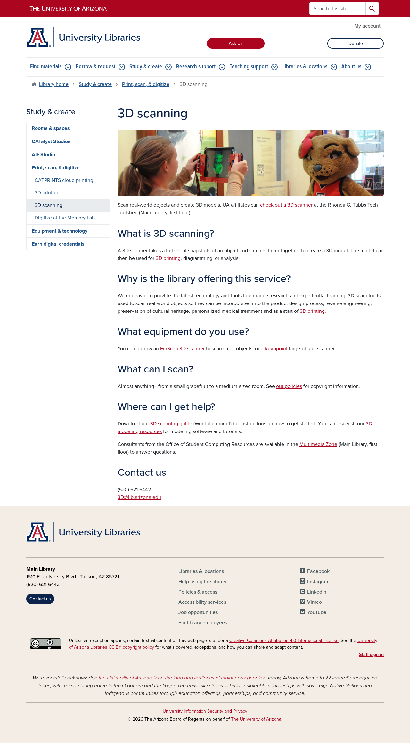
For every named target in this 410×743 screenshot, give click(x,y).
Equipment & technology (59, 231)
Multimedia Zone (318, 444)
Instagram (318, 581)
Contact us (40, 599)
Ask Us (236, 43)
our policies (289, 386)
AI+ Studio (43, 154)
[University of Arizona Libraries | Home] (83, 37)
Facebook (318, 571)
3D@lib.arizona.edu (139, 497)
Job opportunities (198, 612)
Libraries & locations (304, 67)
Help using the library (202, 581)
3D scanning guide (171, 424)
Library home (54, 84)
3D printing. (313, 311)
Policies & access (197, 592)
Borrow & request (95, 67)
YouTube (316, 612)
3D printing (47, 193)
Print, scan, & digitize (145, 84)
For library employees (202, 622)
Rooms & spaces (51, 128)
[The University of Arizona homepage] (68, 9)
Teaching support (249, 67)
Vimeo (314, 602)
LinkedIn (316, 592)
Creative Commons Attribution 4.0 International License (284, 640)
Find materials (46, 67)
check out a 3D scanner (286, 205)
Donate (355, 43)
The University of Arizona (256, 719)
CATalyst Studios (51, 141)
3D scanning (48, 205)
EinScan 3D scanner (182, 349)
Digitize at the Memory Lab (65, 218)
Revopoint (276, 349)
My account (367, 26)
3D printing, (169, 258)
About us (351, 67)
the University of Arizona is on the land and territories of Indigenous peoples (182, 678)
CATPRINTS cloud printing (64, 180)
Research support (196, 67)
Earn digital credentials (58, 244)
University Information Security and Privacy (205, 711)
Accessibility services (202, 602)
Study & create (145, 67)
